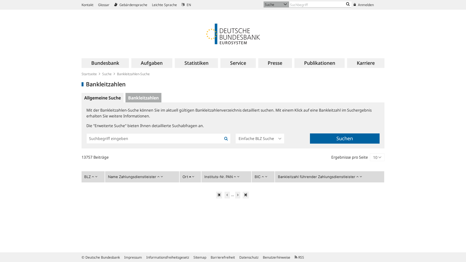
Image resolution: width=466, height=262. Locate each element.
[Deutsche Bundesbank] (233, 33)
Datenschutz (248, 257)
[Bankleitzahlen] (348, 4)
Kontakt (87, 4)
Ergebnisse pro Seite (349, 157)
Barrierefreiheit (223, 257)
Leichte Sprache (164, 4)
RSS (300, 257)
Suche (107, 74)
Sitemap (199, 257)
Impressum (133, 257)
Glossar (103, 4)
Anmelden (365, 4)
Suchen (344, 138)
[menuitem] (105, 63)
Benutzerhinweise (276, 257)
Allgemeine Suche (102, 98)
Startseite (89, 74)
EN (188, 4)
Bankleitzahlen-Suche (133, 74)
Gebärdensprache (132, 4)
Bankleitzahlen (143, 98)
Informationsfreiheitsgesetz (167, 257)
